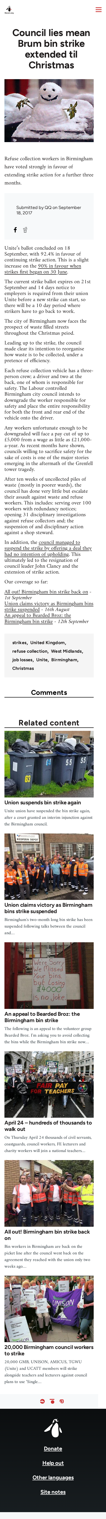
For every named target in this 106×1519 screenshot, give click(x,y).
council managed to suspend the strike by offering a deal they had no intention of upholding (48, 548)
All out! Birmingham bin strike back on (46, 592)
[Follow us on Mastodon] (62, 1401)
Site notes (53, 1492)
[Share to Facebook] (15, 230)
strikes (19, 642)
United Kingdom (47, 642)
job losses (22, 659)
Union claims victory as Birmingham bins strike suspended (48, 606)
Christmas (23, 668)
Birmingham (64, 659)
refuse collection (29, 651)
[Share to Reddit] (25, 230)
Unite (42, 659)
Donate (53, 1448)
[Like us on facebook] (42, 1401)
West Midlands (66, 651)
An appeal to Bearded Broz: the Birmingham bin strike (37, 618)
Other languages (53, 1477)
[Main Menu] (98, 9)
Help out (53, 1463)
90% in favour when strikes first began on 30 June (42, 269)
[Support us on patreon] (52, 1401)
